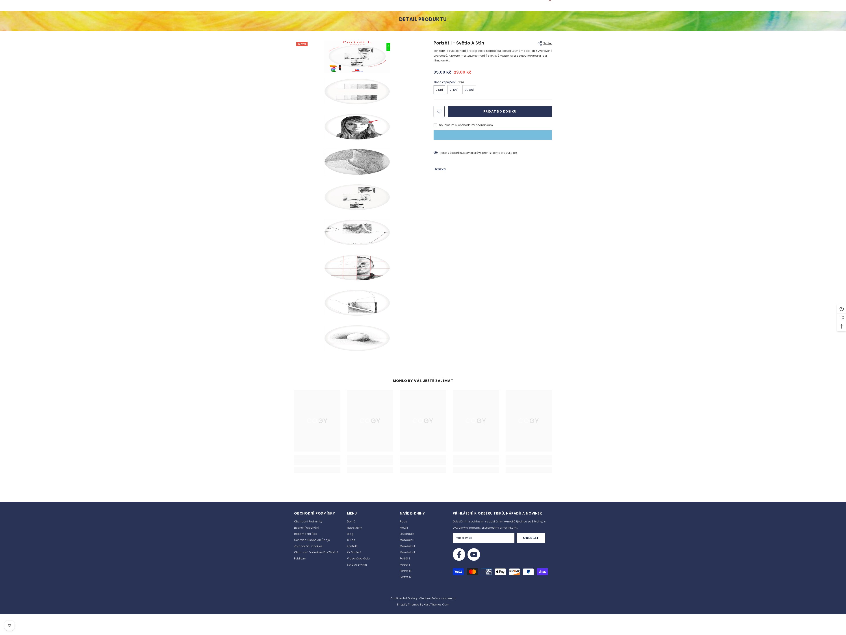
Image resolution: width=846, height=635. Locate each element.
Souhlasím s (448, 125)
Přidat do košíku (499, 111)
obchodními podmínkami (476, 125)
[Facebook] (459, 554)
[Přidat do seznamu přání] (439, 111)
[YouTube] (474, 554)
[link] (317, 462)
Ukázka (440, 169)
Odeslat (531, 538)
